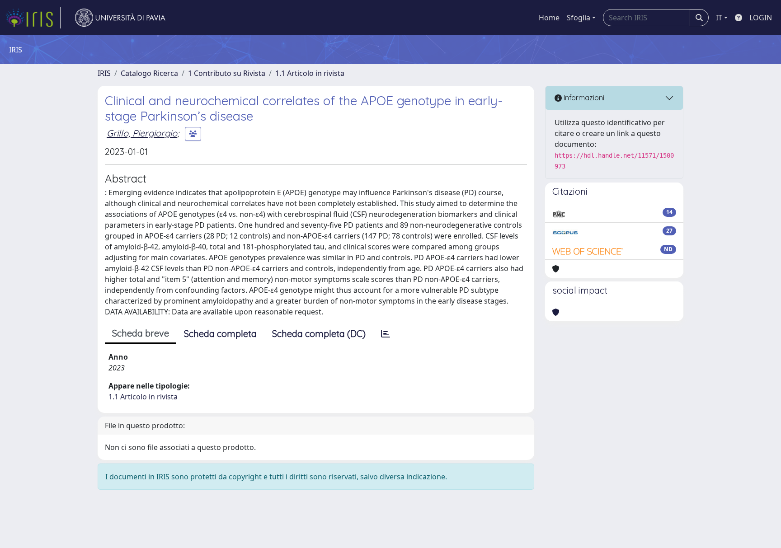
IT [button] (719, 18)
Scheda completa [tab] (220, 333)
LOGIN (760, 18)
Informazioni (583, 97)
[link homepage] (33, 17)
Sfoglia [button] (578, 18)
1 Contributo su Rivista (226, 73)
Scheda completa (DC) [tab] (319, 333)
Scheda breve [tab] (140, 333)
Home (549, 18)
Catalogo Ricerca (149, 73)
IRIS (104, 73)
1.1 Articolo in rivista (309, 73)
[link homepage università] (120, 17)
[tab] (385, 333)
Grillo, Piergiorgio (142, 133)
